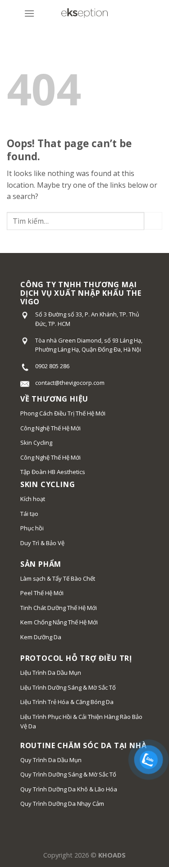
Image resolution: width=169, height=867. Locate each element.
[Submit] (153, 221)
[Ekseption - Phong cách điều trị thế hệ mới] (85, 14)
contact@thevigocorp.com (70, 383)
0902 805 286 (52, 366)
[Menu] (29, 13)
